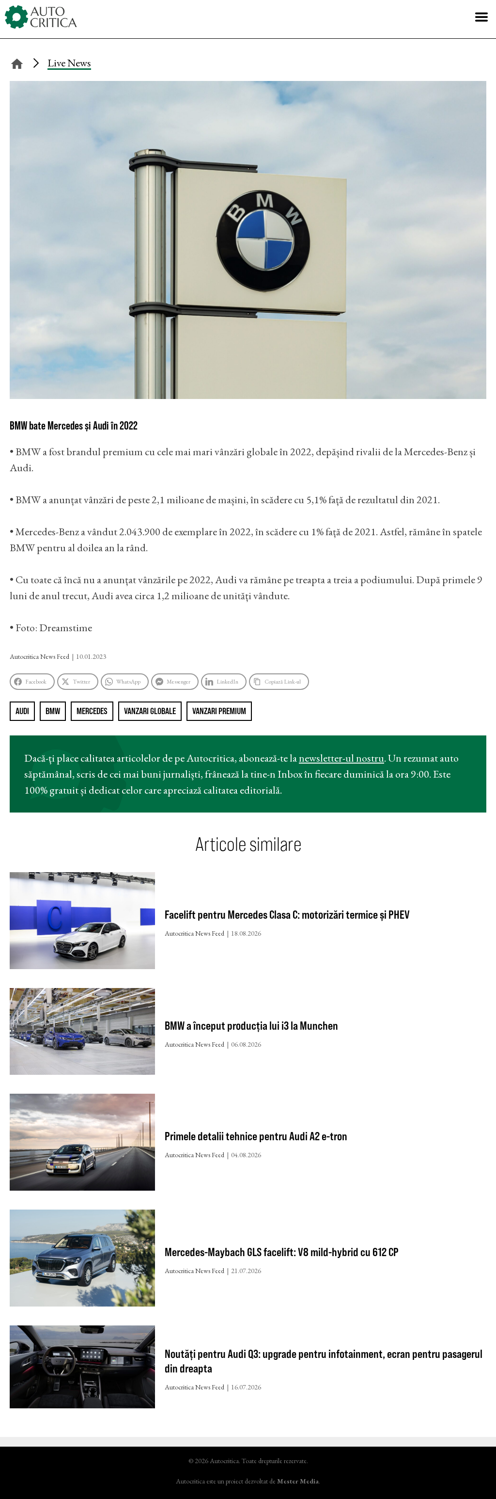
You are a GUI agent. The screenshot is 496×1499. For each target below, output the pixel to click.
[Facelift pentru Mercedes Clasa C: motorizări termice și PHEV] (82, 922)
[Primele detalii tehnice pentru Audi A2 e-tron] (82, 1144)
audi (22, 711)
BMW (53, 711)
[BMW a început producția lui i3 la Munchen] (82, 1033)
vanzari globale (150, 711)
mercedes (92, 711)
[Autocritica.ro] (41, 17)
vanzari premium (219, 711)
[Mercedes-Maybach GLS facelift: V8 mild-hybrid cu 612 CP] (82, 1260)
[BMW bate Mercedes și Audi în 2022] (248, 395)
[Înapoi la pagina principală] (17, 62)
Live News (69, 63)
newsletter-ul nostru (341, 758)
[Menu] (481, 17)
